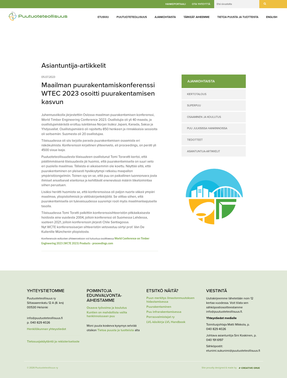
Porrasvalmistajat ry (160, 317)
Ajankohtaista (165, 17)
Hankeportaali (175, 4)
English (271, 17)
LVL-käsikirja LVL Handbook (165, 322)
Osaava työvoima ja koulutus (107, 308)
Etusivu (103, 17)
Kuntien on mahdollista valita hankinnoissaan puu (107, 314)
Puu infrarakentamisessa (163, 312)
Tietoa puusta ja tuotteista (237, 17)
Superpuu (194, 105)
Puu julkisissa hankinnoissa (207, 128)
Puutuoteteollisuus (132, 17)
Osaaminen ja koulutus (204, 117)
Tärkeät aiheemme (196, 17)
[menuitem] (103, 17)
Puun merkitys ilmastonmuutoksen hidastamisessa (170, 300)
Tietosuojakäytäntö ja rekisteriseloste (53, 341)
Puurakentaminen (158, 307)
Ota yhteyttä (201, 4)
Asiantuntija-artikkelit (203, 151)
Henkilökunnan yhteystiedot (46, 329)
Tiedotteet (195, 139)
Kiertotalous (196, 94)
